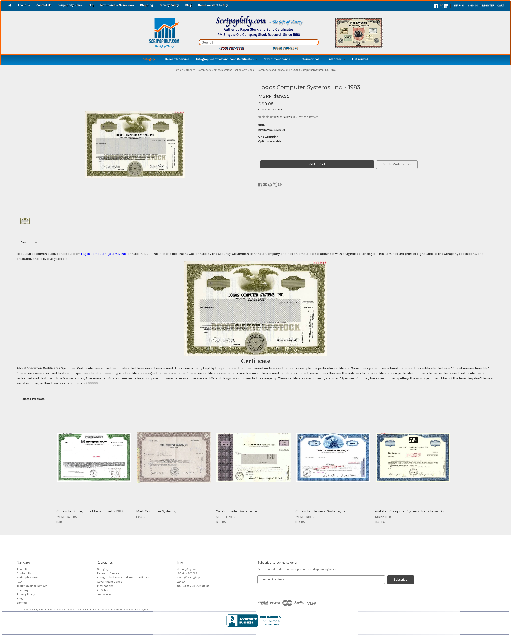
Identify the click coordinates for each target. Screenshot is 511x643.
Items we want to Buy (213, 5)
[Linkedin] (446, 6)
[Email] (265, 184)
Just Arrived (360, 59)
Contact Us (43, 5)
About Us (24, 5)
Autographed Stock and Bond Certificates (225, 59)
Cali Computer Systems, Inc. (237, 511)
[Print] (270, 184)
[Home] (9, 5)
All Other (335, 59)
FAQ (91, 5)
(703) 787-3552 (231, 48)
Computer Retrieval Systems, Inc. (321, 511)
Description (29, 242)
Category (149, 59)
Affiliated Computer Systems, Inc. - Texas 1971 (410, 511)
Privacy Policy (169, 5)
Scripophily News (70, 5)
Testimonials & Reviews (117, 5)
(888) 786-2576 (285, 48)
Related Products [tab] (33, 399)
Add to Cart (94, 460)
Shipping (146, 5)
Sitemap (22, 602)
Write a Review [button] (308, 117)
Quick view (94, 453)
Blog (188, 5)
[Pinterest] (280, 184)
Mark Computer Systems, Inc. (159, 511)
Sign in (473, 5)
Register (488, 5)
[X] (441, 6)
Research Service (177, 59)
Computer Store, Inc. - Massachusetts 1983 (89, 511)
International (309, 59)
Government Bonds (277, 59)
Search (459, 5)
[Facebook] (436, 6)
